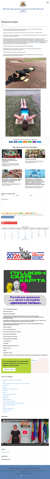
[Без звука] (45, 444)
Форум (4, 350)
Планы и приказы (7, 327)
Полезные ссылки (7, 352)
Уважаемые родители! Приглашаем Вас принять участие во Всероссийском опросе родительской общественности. (23, 324)
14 (11, 234)
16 (25, 234)
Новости (5, 392)
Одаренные (5, 397)
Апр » (27, 239)
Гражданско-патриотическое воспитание (12, 380)
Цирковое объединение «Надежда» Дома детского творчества (9, 160)
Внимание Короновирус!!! (9, 313)
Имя (2, 195)
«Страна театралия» (30, 159)
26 (45, 236)
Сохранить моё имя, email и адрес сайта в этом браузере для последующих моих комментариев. (23, 214)
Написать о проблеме (9, 369)
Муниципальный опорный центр (10, 388)
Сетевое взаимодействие (9, 329)
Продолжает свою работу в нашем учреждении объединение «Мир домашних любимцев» (11, 180)
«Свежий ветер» (7, 341)
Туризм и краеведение (8, 408)
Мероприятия (6, 385)
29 (18, 238)
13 (5, 234)
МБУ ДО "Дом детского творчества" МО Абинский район (23, 10)
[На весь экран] (47, 444)
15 (18, 234)
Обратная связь (7, 348)
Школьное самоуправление (9, 334)
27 (5, 238)
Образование (6, 396)
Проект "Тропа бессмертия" (9, 401)
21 (11, 236)
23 (25, 236)
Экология (5, 412)
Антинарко (5, 343)
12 (45, 232)
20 (5, 236)
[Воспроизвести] (2, 444)
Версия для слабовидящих (10, 222)
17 (32, 234)
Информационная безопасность (11, 345)
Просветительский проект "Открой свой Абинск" (14, 403)
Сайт (31, 195)
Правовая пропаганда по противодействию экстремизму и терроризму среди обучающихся (25, 355)
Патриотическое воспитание (10, 336)
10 (32, 232)
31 (32, 238)
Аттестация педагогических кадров (12, 331)
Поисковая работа (7, 399)
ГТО (5, 24)
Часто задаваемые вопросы (10, 309)
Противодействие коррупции (10, 338)
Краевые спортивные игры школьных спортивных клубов (16, 383)
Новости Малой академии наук (10, 394)
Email (17, 195)
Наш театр (5, 390)
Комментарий (4, 199)
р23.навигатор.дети (8, 311)
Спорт (4, 406)
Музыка (4, 387)
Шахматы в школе (7, 410)
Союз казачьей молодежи (9, 404)
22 (18, 236)
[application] (25, 432)
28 (11, 238)
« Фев (23, 239)
